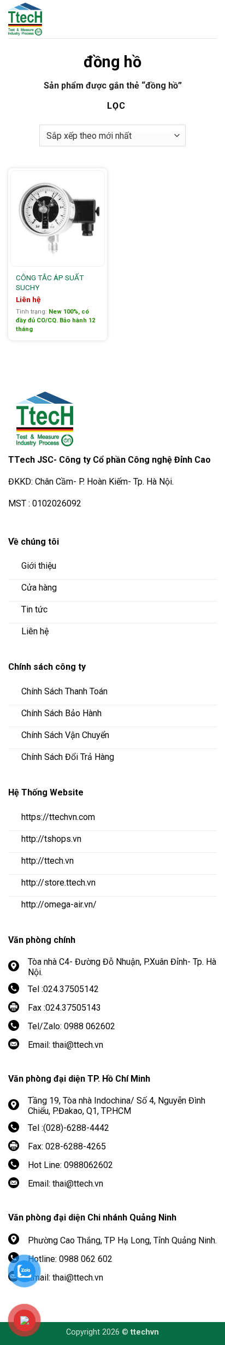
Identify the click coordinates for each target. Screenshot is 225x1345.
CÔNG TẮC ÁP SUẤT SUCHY (50, 282)
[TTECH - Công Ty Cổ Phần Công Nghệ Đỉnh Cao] (68, 19)
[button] (208, 19)
